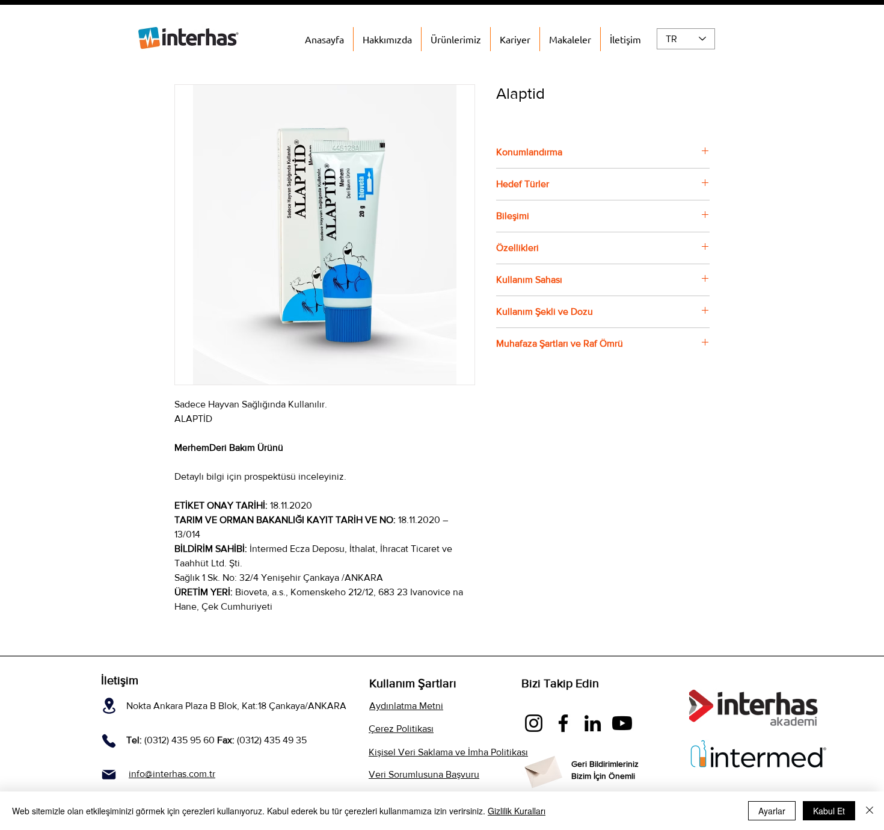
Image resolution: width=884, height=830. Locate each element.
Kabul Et (829, 811)
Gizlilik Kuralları (516, 811)
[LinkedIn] (592, 723)
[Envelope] (542, 768)
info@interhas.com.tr (172, 774)
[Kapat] (869, 810)
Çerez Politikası (401, 728)
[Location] (109, 705)
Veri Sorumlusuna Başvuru (424, 774)
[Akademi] (622, 723)
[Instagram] (533, 723)
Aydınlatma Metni (406, 706)
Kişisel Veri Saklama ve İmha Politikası (448, 752)
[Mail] (108, 774)
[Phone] (108, 740)
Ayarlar (771, 811)
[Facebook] (563, 723)
